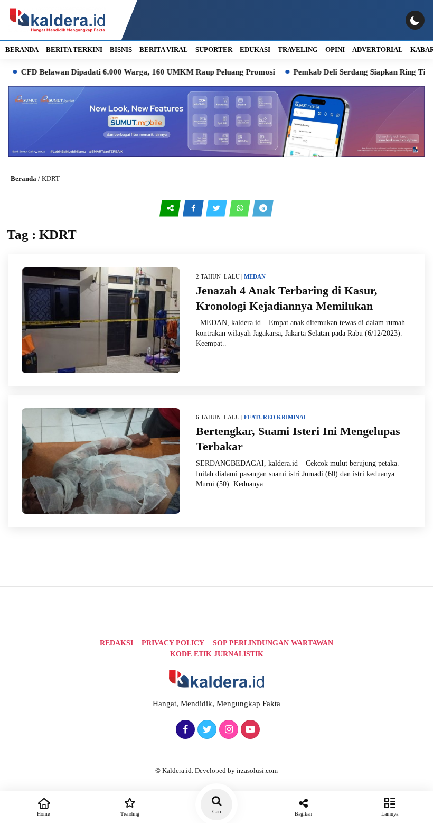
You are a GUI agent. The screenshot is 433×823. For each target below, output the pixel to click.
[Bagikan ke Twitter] (217, 208)
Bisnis (121, 49)
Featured (259, 417)
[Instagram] (227, 730)
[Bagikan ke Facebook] (194, 208)
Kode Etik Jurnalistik (216, 654)
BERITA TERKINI (74, 49)
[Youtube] (249, 730)
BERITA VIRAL (163, 49)
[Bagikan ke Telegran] (263, 208)
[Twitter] (205, 730)
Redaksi (116, 643)
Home (43, 814)
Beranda (23, 178)
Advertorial (377, 49)
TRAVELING (298, 49)
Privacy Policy (173, 643)
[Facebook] (184, 730)
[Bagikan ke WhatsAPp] (240, 208)
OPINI (335, 49)
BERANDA (22, 49)
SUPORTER (213, 49)
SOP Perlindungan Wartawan (273, 643)
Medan (255, 276)
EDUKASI (255, 49)
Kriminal (292, 417)
